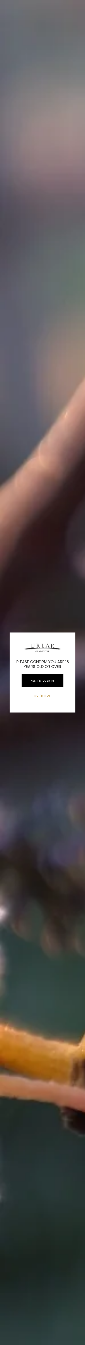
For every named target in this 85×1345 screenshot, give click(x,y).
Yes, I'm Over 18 (42, 681)
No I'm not (42, 696)
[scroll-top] (75, 1335)
